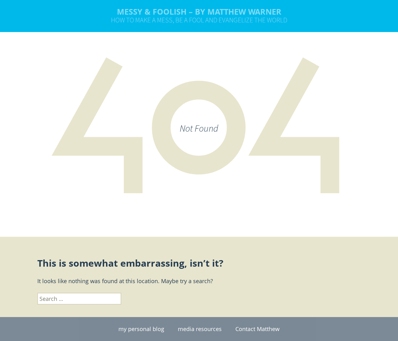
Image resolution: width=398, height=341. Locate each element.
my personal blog (141, 329)
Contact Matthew (257, 329)
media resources (200, 329)
